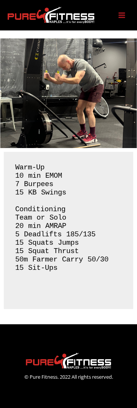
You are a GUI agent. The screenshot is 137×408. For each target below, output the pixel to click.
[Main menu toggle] (122, 15)
